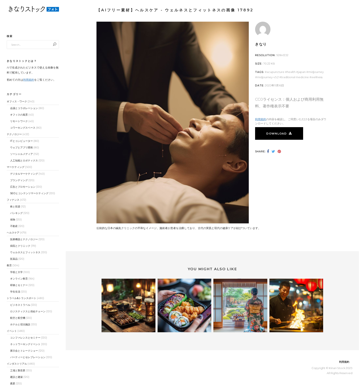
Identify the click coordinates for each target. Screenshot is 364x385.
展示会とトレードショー (24, 350)
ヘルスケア (13, 232)
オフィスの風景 (19, 114)
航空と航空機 (17, 317)
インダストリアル (17, 363)
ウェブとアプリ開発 (21, 147)
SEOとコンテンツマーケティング (29, 193)
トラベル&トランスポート (21, 298)
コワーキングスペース (22, 127)
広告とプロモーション (22, 186)
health (291, 72)
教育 (9, 265)
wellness (317, 77)
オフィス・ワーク (17, 101)
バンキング (16, 213)
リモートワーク (19, 121)
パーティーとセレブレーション (28, 357)
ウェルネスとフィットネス (25, 252)
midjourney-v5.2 (268, 77)
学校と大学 (16, 272)
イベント (12, 330)
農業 (12, 383)
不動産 (14, 226)
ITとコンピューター (21, 140)
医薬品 (14, 258)
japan (302, 72)
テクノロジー (14, 134)
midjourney (316, 72)
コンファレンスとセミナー (25, 337)
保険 (12, 219)
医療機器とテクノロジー (24, 239)
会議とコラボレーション (24, 108)
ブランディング (19, 180)
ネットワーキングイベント (25, 344)
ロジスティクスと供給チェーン (28, 311)
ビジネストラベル (20, 304)
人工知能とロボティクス (24, 160)
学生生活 (15, 291)
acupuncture (275, 72)
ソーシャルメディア (21, 154)
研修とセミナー (19, 285)
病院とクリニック (20, 245)
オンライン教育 (19, 278)
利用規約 (28, 79)
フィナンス (13, 199)
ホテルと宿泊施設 (20, 324)
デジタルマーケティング (24, 173)
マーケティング (15, 167)
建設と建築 (16, 376)
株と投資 (15, 206)
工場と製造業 (17, 370)
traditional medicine (295, 77)
